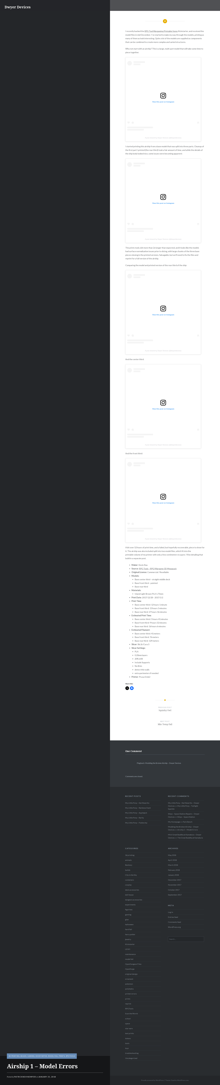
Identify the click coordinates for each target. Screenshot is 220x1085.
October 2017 (173, 890)
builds (24, 1056)
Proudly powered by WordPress (152, 1080)
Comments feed (174, 922)
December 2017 (174, 880)
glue (127, 919)
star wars (129, 1028)
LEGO (127, 949)
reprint (128, 1004)
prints (62, 1056)
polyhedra (129, 989)
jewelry (128, 939)
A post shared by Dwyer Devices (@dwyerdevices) (163, 138)
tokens (128, 1038)
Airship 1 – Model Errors (187, 830)
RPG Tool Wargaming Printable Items (161, 31)
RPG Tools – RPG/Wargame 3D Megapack (158, 568)
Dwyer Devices (18, 7)
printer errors (131, 994)
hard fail (128, 929)
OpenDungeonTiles (133, 964)
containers (129, 880)
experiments (130, 904)
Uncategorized (131, 1058)
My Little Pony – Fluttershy (136, 823)
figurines (128, 909)
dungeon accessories (133, 900)
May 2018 (172, 855)
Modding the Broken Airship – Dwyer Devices (163, 763)
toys (127, 1048)
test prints (129, 1033)
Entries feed (173, 917)
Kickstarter (41, 1056)
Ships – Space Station (186, 817)
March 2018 (173, 865)
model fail (53, 1056)
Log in (170, 912)
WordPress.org (174, 927)
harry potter (130, 934)
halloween (129, 924)
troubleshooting (132, 1053)
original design (131, 974)
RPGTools (70, 1056)
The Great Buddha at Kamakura (190, 838)
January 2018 (173, 875)
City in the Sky (131, 875)
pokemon (129, 984)
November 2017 (174, 885)
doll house (129, 895)
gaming (31, 1056)
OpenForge (129, 969)
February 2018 (174, 870)
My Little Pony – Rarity (134, 818)
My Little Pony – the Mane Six (137, 803)
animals (128, 860)
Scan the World (131, 1013)
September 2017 (175, 895)
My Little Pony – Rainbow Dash (138, 808)
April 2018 (172, 860)
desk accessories (132, 890)
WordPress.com (183, 1080)
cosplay (128, 885)
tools (127, 1043)
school (128, 1018)
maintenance (130, 954)
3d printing (14, 1056)
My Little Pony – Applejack (136, 813)
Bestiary (128, 865)
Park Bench (187, 822)
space (127, 1023)
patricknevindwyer (25, 1077)
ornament (129, 979)
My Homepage (174, 822)
